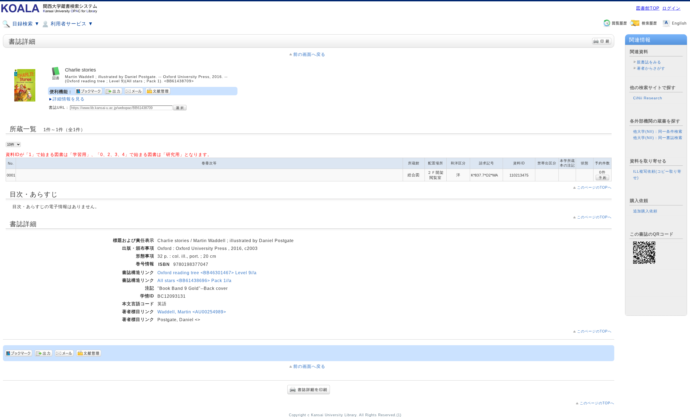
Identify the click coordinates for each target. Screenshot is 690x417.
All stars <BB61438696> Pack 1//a (194, 280)
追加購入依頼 (645, 211)
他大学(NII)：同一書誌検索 (657, 137)
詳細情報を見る (69, 99)
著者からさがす (651, 68)
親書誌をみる (649, 62)
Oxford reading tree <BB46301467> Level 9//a (207, 272)
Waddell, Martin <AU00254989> (191, 312)
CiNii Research (647, 98)
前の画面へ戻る (309, 54)
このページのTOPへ (594, 187)
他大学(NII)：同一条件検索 (657, 131)
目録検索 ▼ (25, 23)
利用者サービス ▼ (71, 23)
